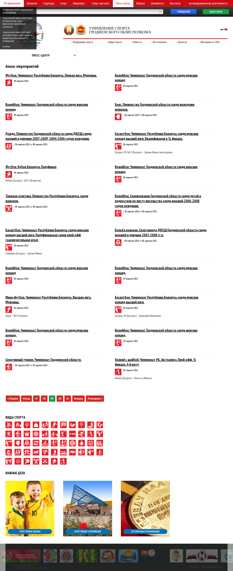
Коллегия (32, 3)
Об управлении (12, 3)
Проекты (182, 42)
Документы (157, 3)
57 (36, 398)
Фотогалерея (160, 42)
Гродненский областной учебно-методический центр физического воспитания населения (18, 22)
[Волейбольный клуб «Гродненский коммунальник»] (50, 555)
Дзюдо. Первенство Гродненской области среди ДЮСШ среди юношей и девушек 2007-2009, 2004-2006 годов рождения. (48, 136)
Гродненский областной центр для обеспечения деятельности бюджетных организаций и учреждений (17, 36)
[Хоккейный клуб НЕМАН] (202, 555)
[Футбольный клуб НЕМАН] (86, 555)
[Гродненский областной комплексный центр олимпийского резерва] (66, 555)
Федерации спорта (83, 42)
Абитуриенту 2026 (210, 42)
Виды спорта (115, 42)
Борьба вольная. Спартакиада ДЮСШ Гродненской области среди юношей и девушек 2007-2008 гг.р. (160, 232)
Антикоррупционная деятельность (208, 3)
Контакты (175, 3)
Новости (137, 42)
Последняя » (95, 398)
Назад (26, 398)
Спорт (63, 3)
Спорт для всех (100, 3)
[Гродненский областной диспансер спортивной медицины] (154, 555)
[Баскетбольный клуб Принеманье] (128, 555)
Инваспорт (79, 3)
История (6, 46)
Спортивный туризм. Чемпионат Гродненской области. (43, 359)
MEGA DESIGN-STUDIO (212, 567)
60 (59, 398)
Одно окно (215, 11)
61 (67, 398)
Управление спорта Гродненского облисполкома (18, 11)
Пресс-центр (123, 3)
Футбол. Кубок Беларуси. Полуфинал (30, 166)
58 (44, 398)
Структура (48, 3)
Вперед (78, 398)
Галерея (140, 3)
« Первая (13, 398)
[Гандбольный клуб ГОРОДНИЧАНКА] (107, 555)
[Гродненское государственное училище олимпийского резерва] (176, 555)
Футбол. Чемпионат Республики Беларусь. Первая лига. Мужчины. (51, 75)
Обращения (183, 11)
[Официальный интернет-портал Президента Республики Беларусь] (21, 555)
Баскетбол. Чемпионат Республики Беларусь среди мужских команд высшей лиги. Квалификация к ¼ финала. (156, 136)
